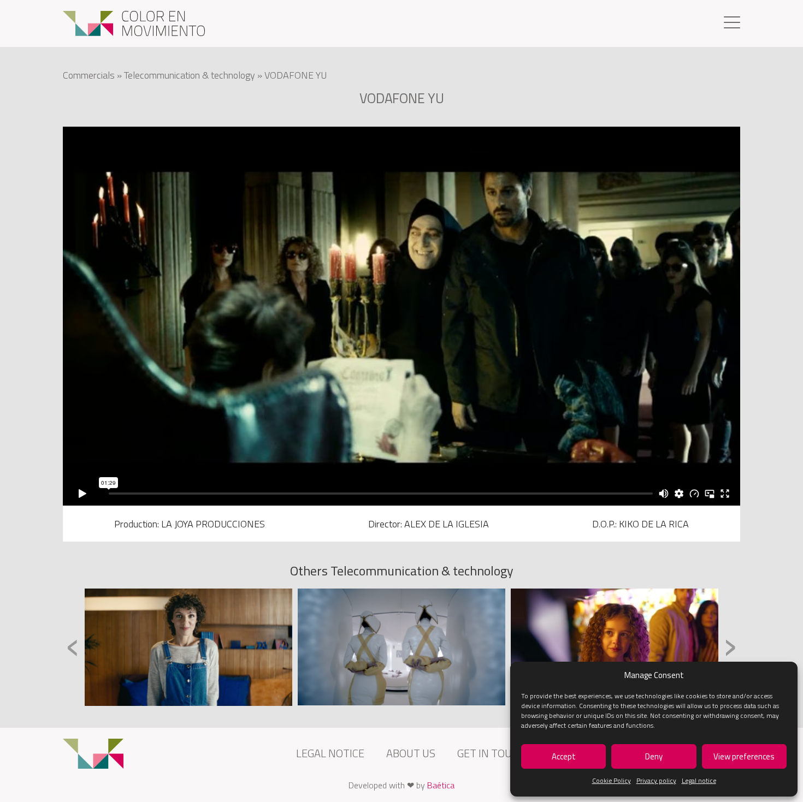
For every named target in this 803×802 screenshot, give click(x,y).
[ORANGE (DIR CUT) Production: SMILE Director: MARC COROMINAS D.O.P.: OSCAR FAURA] (614, 647)
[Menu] (732, 23)
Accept (564, 756)
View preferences (744, 756)
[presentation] (73, 646)
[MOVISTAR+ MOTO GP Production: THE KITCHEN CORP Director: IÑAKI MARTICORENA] (401, 647)
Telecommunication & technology (189, 75)
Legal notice (699, 780)
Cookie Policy (611, 780)
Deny (654, 756)
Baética (440, 785)
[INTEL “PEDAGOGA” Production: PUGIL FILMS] (188, 647)
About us (410, 753)
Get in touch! (492, 753)
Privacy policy (656, 780)
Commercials (89, 75)
